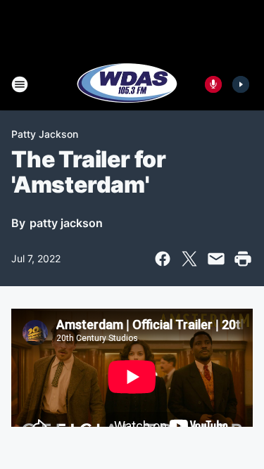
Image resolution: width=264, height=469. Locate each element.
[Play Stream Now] (240, 84)
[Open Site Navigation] (19, 84)
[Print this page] (243, 259)
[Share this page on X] (189, 259)
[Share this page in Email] (216, 259)
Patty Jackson (44, 134)
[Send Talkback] (213, 84)
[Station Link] (127, 84)
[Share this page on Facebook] (162, 259)
